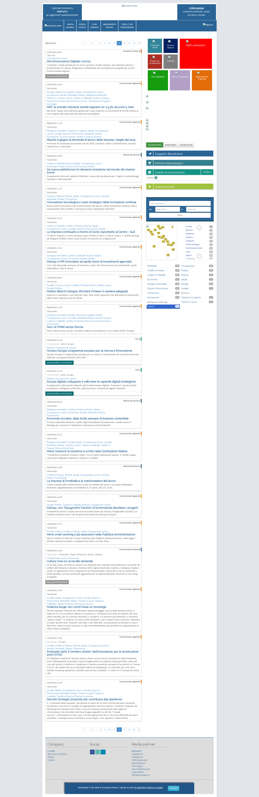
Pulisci (207, 172)
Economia (60, 101)
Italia (63, 344)
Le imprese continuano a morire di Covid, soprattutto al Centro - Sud (91, 231)
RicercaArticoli (82, 25)
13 (124, 43)
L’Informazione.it (139, 760)
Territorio (51, 98)
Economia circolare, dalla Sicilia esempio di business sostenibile (88, 418)
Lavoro (64, 58)
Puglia (73, 554)
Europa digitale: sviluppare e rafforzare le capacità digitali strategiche (91, 381)
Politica (81, 95)
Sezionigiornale (70, 25)
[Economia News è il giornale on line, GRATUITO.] (129, 6)
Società (50, 92)
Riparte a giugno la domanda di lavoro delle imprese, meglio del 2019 (91, 139)
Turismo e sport (64, 98)
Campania (64, 554)
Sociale (63, 95)
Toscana (51, 55)
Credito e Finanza (100, 98)
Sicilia (90, 554)
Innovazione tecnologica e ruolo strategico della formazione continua (91, 202)
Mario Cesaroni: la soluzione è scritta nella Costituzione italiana (87, 451)
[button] (208, 24)
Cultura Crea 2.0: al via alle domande (70, 561)
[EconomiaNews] (53, 25)
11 (114, 43)
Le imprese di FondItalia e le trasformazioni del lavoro (81, 480)
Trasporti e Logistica (65, 92)
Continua (173, 788)
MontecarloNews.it (141, 775)
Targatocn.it (137, 754)
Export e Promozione (76, 101)
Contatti (51, 751)
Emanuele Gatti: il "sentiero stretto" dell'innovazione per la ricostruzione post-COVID (92, 653)
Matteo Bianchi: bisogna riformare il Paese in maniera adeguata (87, 291)
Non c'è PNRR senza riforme (65, 327)
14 (129, 43)
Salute (79, 92)
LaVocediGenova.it (141, 769)
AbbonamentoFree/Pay (109, 25)
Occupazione (53, 58)
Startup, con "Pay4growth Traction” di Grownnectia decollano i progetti (92, 507)
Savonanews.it (138, 763)
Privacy (51, 757)
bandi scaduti (170, 145)
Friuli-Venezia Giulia (199, 248)
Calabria (98, 554)
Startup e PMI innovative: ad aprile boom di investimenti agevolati (89, 261)
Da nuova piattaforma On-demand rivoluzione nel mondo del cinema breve (91, 171)
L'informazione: (196, 8)
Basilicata (81, 554)
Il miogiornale (94, 25)
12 (119, 43)
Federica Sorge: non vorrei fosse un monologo (76, 606)
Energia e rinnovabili (56, 131)
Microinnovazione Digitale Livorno (69, 61)
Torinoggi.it (137, 766)
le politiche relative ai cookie (149, 787)
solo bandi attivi (154, 145)
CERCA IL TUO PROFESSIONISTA (127, 25)
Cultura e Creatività (82, 98)
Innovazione (53, 95)
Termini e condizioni (57, 754)
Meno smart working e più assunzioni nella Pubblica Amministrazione (91, 534)
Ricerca (50, 101)
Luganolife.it (137, 772)
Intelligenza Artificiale (96, 95)
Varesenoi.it (137, 757)
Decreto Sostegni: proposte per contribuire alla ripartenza (84, 699)
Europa (69, 344)
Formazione (94, 101)
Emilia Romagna (199, 244)
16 (139, 43)
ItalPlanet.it (137, 751)
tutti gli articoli (186, 145)
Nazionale (52, 88)
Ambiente (72, 95)
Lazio (199, 252)
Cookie (51, 760)
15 (134, 43)
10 (109, 43)
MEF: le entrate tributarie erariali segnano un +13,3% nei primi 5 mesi (90, 107)
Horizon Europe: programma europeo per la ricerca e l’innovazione (89, 350)
